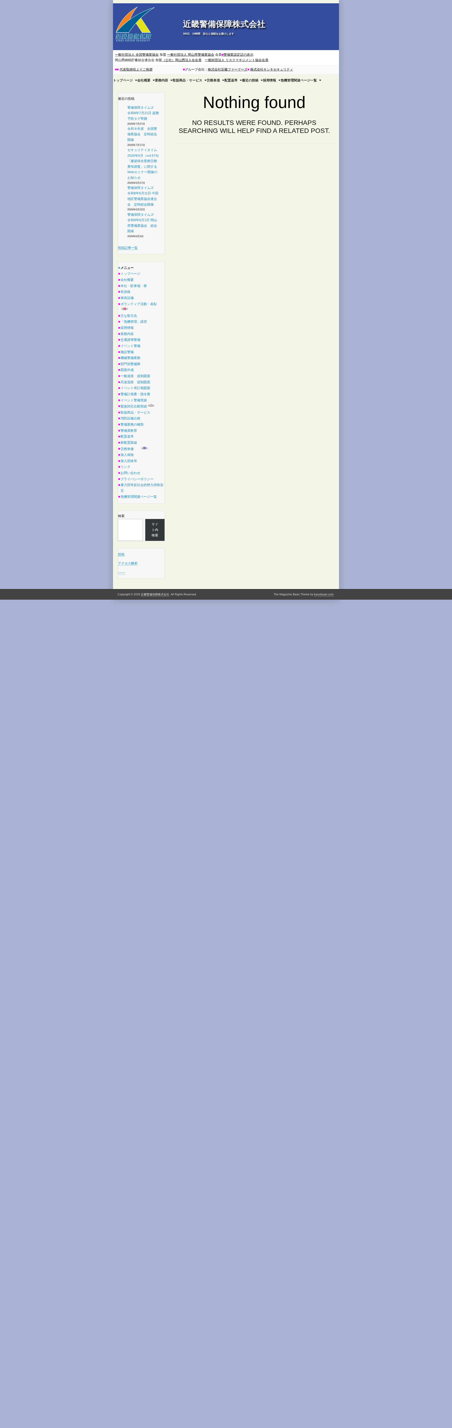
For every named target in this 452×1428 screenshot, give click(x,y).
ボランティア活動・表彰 (139, 304)
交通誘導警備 (130, 340)
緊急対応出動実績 (134, 406)
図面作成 (127, 370)
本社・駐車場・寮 (134, 286)
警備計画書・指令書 (135, 394)
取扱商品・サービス (187, 80)
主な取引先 (129, 316)
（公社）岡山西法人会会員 (182, 60)
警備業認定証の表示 (237, 54)
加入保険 (127, 455)
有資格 (125, 292)
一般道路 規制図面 (135, 376)
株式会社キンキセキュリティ (271, 69)
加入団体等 (129, 461)
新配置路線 (129, 442)
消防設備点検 (130, 418)
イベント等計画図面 (135, 388)
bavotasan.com (324, 594)
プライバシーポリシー (137, 479)
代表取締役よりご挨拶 (136, 69)
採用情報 (269, 80)
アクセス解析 (128, 563)
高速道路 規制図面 (135, 382)
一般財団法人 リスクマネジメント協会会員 (236, 60)
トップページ (130, 273)
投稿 (121, 554)
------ (121, 572)
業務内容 (161, 80)
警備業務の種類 (132, 424)
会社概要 (127, 280)
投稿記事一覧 (128, 248)
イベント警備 (130, 346)
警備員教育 (129, 430)
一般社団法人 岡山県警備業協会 (190, 54)
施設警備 (127, 352)
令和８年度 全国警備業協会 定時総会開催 (142, 134)
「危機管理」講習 (134, 321)
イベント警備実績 (134, 400)
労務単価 (213, 80)
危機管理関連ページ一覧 (299, 80)
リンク (125, 467)
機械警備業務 (130, 358)
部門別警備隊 (130, 364)
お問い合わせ (130, 473)
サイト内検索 (155, 529)
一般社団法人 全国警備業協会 (137, 54)
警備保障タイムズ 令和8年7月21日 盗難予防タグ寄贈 (143, 113)
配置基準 (231, 80)
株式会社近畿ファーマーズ (227, 69)
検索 (121, 516)
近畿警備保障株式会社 (224, 23)
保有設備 (127, 298)
